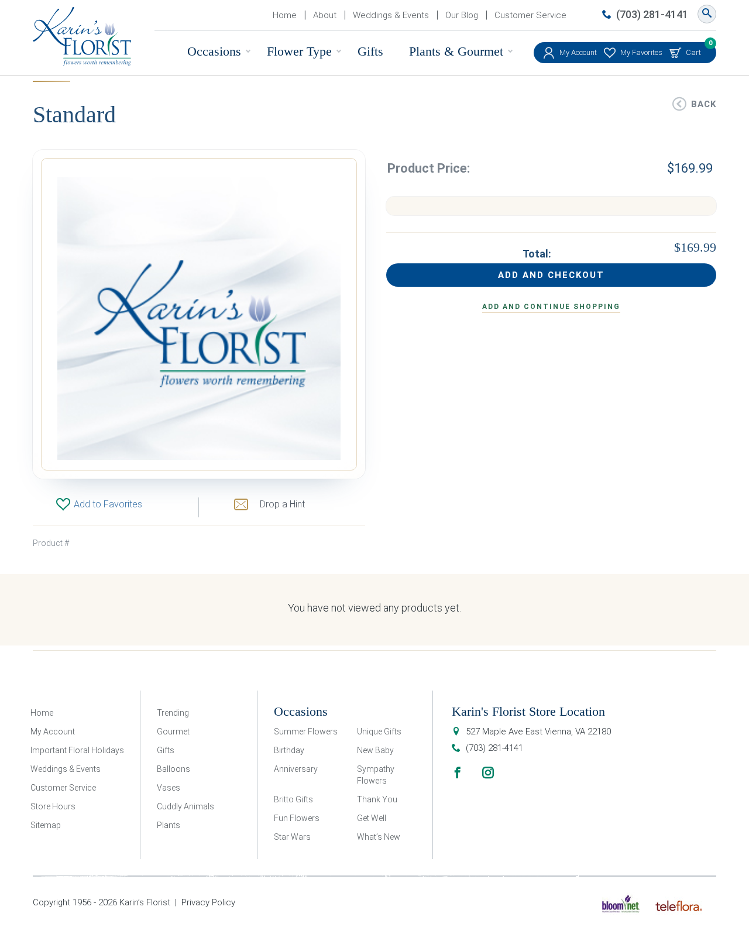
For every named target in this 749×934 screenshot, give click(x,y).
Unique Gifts (379, 731)
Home (285, 15)
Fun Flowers (296, 818)
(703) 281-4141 (652, 14)
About (324, 15)
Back (703, 104)
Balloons (173, 769)
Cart (693, 49)
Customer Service (530, 15)
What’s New (378, 837)
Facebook (457, 772)
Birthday (289, 750)
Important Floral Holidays (77, 750)
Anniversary (296, 769)
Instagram (488, 772)
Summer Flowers (306, 731)
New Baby (375, 750)
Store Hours (52, 806)
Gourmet (173, 731)
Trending (173, 712)
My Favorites (641, 52)
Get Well (371, 818)
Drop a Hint (282, 504)
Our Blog (461, 15)
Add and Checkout (551, 275)
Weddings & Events (391, 15)
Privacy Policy (208, 902)
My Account (578, 52)
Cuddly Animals (185, 806)
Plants (168, 825)
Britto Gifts (293, 799)
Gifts (370, 51)
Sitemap (45, 825)
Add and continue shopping (551, 307)
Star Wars (292, 837)
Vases (168, 787)
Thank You (377, 799)
